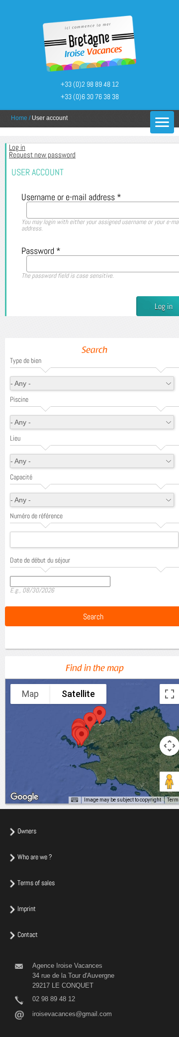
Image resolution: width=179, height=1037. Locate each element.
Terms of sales (36, 882)
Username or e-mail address (71, 197)
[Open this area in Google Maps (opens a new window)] (24, 797)
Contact (27, 934)
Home (19, 118)
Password (41, 250)
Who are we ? (34, 856)
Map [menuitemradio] (30, 694)
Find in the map (95, 669)
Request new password (42, 154)
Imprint (26, 908)
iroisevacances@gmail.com (72, 1014)
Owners (26, 830)
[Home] (89, 44)
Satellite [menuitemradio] (78, 694)
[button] (90, 721)
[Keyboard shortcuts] (74, 800)
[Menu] (162, 122)
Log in (34, 147)
